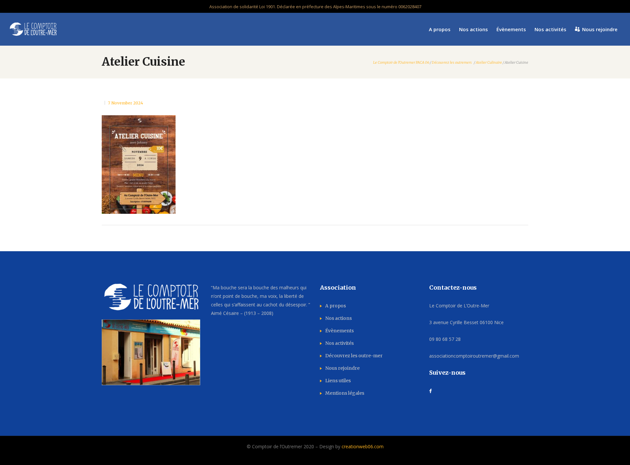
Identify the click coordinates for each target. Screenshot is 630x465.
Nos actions (338, 318)
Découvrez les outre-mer (354, 356)
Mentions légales (344, 393)
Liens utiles (338, 381)
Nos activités (339, 343)
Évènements (339, 331)
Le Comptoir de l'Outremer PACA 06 (401, 62)
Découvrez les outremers (452, 62)
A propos (335, 306)
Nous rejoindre (342, 368)
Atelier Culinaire (489, 62)
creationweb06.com (363, 446)
